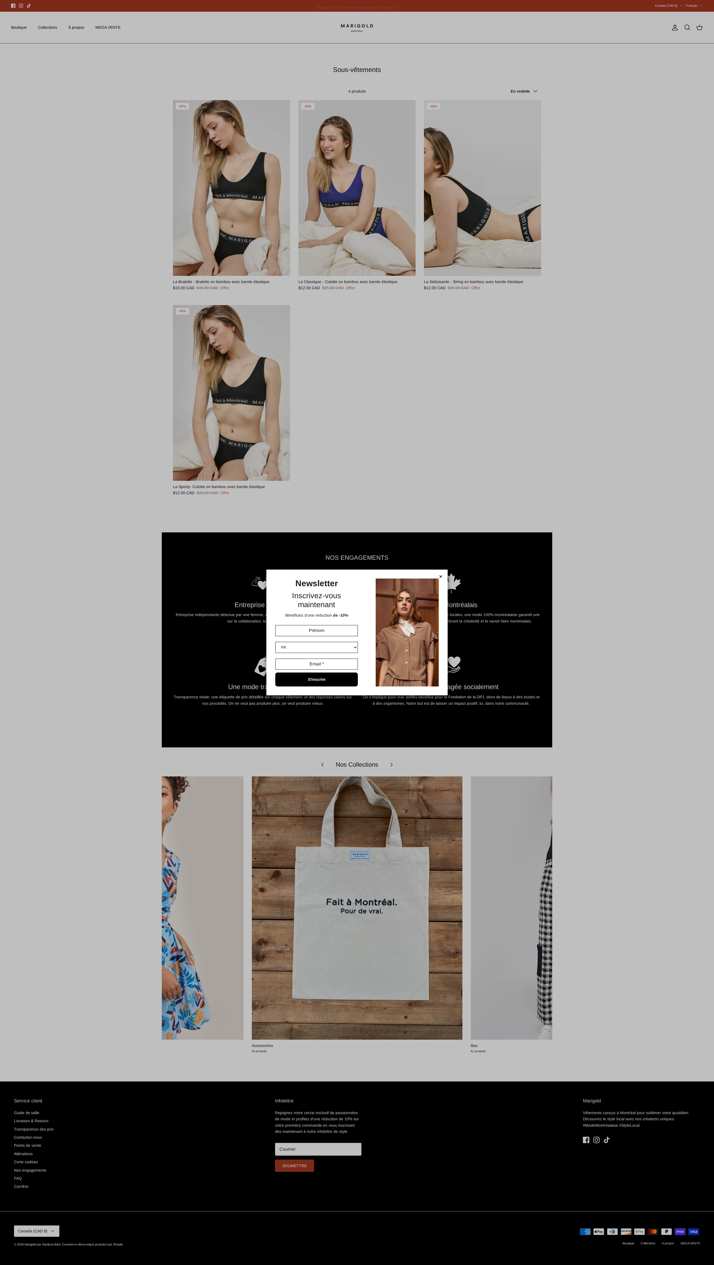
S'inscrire (316, 679)
